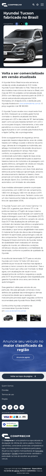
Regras (5, 399)
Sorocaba (39, 451)
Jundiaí (15, 453)
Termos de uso (8, 394)
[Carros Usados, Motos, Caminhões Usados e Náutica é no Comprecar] (12, 4)
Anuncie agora (23, 357)
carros (16, 471)
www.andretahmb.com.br (29, 103)
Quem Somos (7, 386)
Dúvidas (5, 390)
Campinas (6, 453)
